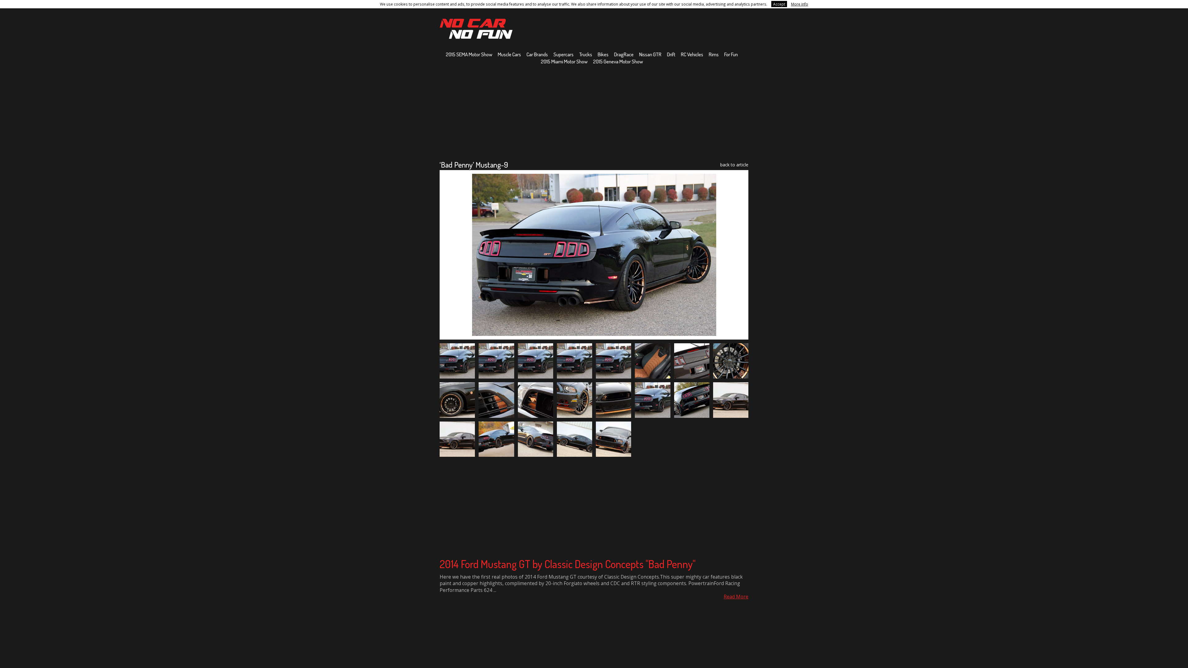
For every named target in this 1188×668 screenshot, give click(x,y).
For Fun (731, 54)
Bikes (603, 54)
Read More (736, 596)
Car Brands (537, 54)
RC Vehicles (692, 54)
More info (799, 4)
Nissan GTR (650, 54)
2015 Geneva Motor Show (618, 61)
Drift (671, 54)
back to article (734, 165)
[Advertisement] (594, 112)
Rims (714, 54)
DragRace (624, 54)
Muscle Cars (509, 54)
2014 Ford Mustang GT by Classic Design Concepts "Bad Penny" (567, 564)
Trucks (585, 54)
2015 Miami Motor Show (564, 61)
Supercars (563, 54)
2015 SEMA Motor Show (469, 54)
